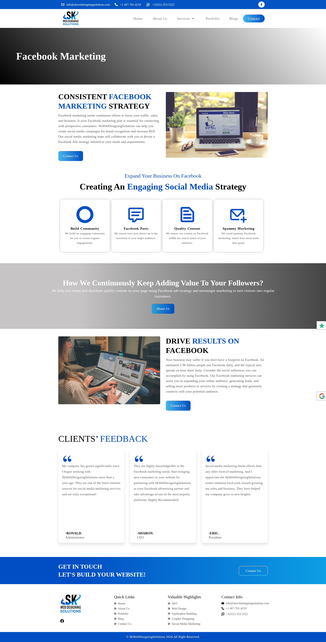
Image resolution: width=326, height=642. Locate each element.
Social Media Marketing (186, 623)
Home (121, 603)
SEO (175, 603)
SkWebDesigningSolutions (147, 637)
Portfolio (122, 613)
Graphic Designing (183, 618)
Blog (120, 618)
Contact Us (70, 156)
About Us (163, 309)
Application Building (184, 613)
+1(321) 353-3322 (163, 4)
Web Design (179, 608)
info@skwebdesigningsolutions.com (88, 4)
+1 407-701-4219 (130, 4)
